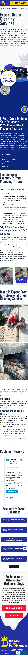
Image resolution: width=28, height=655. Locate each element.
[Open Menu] (7, 3)
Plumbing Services (11, 8)
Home (2, 8)
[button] (1, 481)
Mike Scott (13, 459)
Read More (12, 492)
